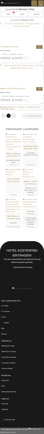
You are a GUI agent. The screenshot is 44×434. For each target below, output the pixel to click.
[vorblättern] (38, 33)
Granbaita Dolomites (30, 212)
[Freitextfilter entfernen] (34, 3)
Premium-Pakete (7, 368)
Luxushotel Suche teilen (33, 116)
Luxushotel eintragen (8, 363)
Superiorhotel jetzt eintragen (23, 267)
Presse (3, 317)
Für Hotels (4, 306)
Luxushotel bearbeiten (8, 357)
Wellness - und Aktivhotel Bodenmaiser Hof (30, 183)
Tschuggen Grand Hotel (9, 46)
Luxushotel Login (9, 419)
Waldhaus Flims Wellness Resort (12, 88)
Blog (2, 328)
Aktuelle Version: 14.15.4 (8, 432)
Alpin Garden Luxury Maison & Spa (13, 217)
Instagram (4, 409)
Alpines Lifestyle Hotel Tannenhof (13, 180)
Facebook (4, 404)
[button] (3, 116)
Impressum (5, 380)
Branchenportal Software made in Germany (14, 429)
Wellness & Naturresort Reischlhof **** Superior (13, 155)
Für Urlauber (5, 311)
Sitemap (4, 334)
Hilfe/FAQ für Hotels (8, 346)
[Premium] (39, 131)
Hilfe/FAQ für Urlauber (8, 351)
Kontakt (6, 323)
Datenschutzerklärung (8, 391)
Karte (22, 14)
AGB (2, 386)
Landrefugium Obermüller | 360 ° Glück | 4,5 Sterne (30, 147)
